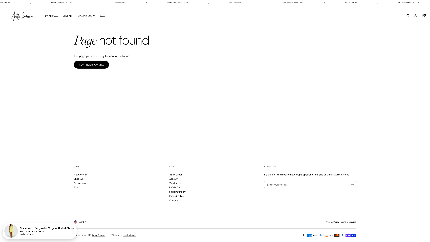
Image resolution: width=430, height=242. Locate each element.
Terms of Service (348, 222)
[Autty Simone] (22, 16)
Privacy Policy (332, 222)
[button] (408, 15)
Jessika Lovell (129, 235)
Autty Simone (98, 235)
